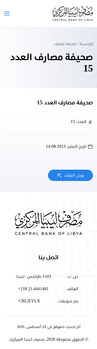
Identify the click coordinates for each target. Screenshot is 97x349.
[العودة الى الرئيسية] (73, 13)
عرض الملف (74, 175)
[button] (6, 13)
